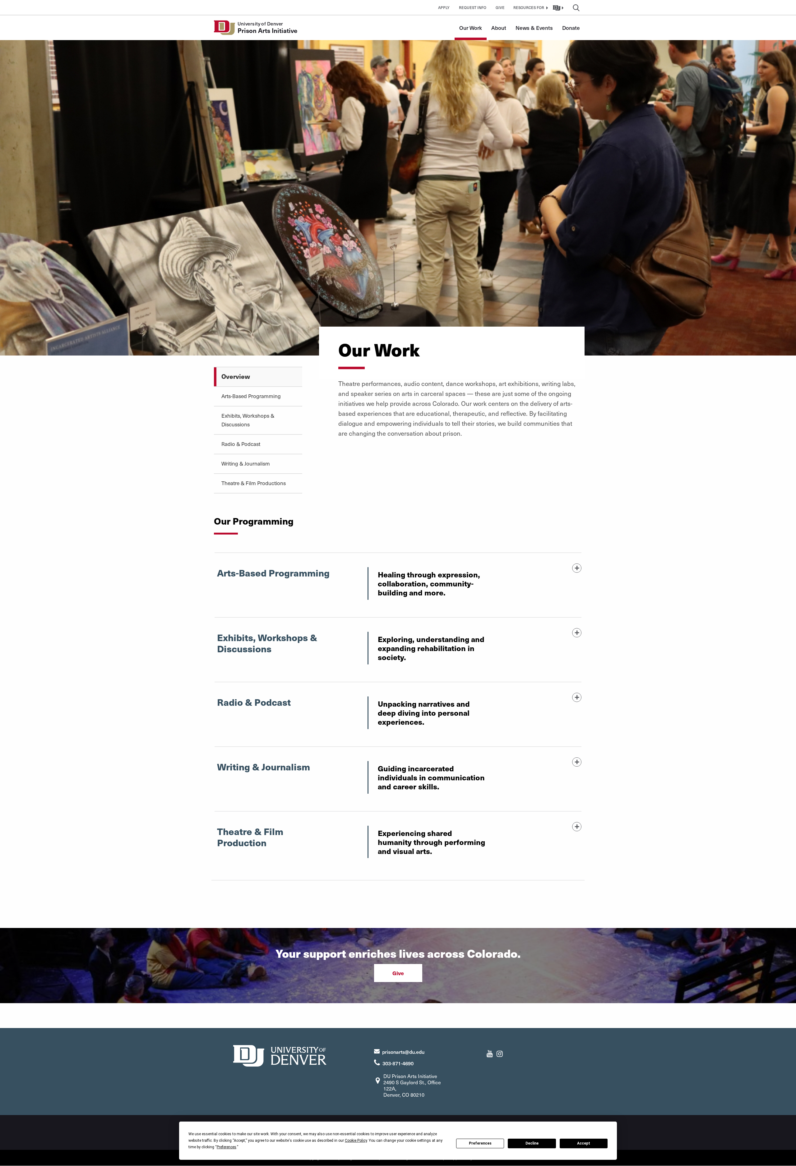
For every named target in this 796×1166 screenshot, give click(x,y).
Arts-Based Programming (251, 396)
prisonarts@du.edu (403, 1051)
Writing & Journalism (245, 463)
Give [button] (500, 7)
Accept (583, 1143)
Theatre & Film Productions (253, 483)
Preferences (480, 1143)
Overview (235, 376)
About (498, 27)
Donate (571, 27)
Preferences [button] (226, 1147)
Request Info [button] (472, 7)
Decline (532, 1143)
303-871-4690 (398, 1063)
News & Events (534, 27)
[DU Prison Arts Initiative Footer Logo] (279, 1055)
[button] (529, 7)
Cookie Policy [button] (356, 1140)
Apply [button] (444, 7)
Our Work (470, 27)
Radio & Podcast (240, 444)
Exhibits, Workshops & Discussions (247, 420)
